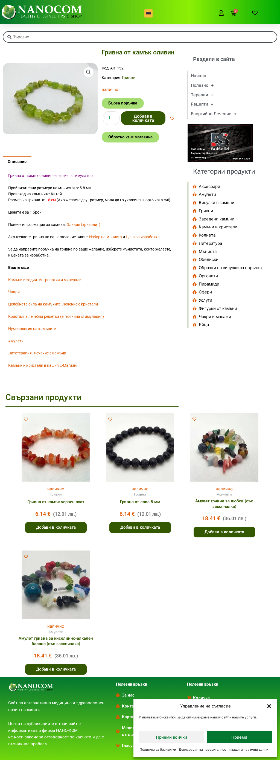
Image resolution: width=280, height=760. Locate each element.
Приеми (239, 737)
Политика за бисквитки (158, 749)
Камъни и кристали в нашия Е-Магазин (43, 365)
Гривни (129, 77)
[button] (269, 706)
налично (55, 488)
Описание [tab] (17, 161)
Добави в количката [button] (56, 527)
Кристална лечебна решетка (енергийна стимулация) (56, 316)
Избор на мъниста (105, 237)
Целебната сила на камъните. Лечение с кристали (53, 304)
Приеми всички (171, 737)
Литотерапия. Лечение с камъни (37, 353)
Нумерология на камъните (32, 329)
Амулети (16, 341)
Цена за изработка (143, 237)
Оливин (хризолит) (83, 224)
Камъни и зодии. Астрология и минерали (44, 280)
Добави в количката (143, 118)
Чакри (14, 292)
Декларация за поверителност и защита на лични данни (223, 749)
